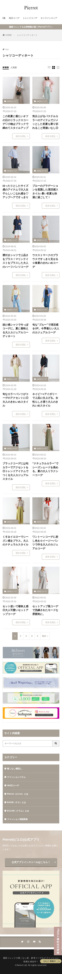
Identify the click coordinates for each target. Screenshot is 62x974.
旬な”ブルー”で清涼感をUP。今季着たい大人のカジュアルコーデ (45, 328)
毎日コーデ (14, 18)
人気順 (14, 67)
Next (44, 636)
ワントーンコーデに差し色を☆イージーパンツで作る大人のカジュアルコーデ (45, 542)
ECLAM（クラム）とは (18, 811)
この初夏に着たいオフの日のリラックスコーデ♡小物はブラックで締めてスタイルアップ (15, 122)
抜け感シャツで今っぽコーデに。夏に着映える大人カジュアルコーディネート (15, 330)
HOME (9, 35)
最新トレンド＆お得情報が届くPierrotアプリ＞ (31, 27)
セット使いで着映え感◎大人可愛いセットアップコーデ (15, 610)
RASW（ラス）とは (16, 802)
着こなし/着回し (14, 768)
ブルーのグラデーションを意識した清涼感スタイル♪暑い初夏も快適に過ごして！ (45, 191)
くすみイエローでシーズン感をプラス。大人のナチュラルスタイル (15, 540)
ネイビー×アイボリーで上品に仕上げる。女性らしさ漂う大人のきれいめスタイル (45, 399)
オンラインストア (49, 18)
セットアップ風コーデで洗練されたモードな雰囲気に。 (45, 610)
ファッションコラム (16, 777)
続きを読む (21, 136)
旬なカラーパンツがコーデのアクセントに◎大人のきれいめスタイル (15, 399)
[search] (56, 743)
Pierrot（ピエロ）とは (17, 794)
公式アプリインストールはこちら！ (31, 862)
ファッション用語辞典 (17, 819)
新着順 (6, 67)
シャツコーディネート (27, 35)
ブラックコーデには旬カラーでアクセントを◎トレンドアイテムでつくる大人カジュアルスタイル (15, 471)
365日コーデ (12, 101)
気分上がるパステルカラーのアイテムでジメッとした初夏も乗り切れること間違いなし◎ (45, 122)
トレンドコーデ (30, 18)
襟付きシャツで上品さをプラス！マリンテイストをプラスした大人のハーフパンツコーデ (15, 261)
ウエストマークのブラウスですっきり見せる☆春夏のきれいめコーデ (45, 261)
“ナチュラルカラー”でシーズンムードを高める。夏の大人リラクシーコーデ (45, 469)
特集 (3, 18)
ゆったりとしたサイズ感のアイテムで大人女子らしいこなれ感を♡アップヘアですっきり (15, 191)
